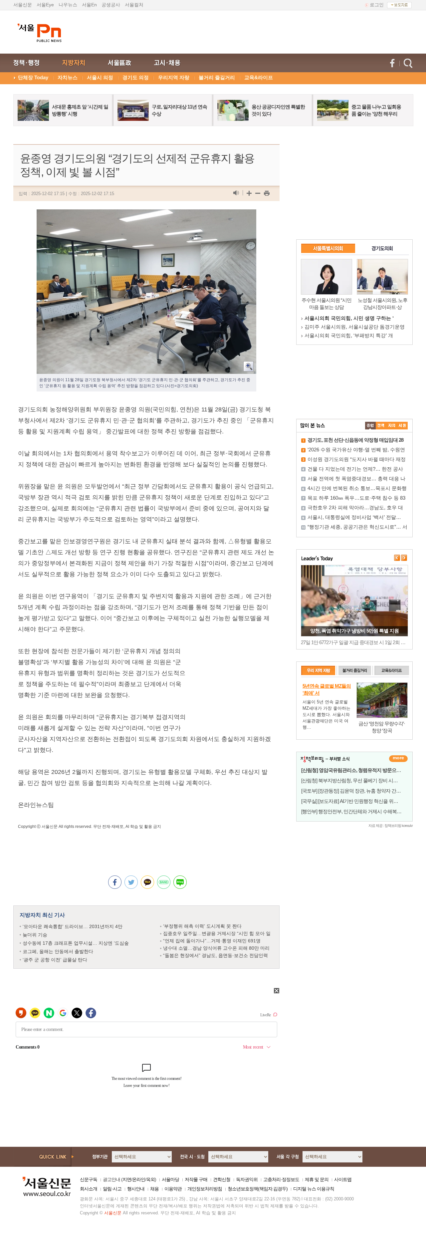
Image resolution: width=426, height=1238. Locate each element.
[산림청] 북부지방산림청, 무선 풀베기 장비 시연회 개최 (357, 780)
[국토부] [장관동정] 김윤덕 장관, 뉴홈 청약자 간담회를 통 (358, 791)
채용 (154, 1188)
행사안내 (135, 1188)
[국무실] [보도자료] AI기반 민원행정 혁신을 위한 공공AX (357, 801)
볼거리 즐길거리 (217, 77)
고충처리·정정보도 (281, 1179)
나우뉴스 (68, 4)
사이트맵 (342, 1179)
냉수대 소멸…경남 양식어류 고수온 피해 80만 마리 (216, 948)
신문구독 (88, 1179)
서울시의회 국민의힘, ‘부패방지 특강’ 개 (349, 335)
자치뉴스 (68, 77)
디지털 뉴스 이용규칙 (313, 1188)
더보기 (398, 758)
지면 (126, 1179)
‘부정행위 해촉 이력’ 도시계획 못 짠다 (202, 926)
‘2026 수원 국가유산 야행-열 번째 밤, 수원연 (356, 449)
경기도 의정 (135, 77)
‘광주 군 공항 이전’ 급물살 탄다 (55, 959)
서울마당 (170, 1179)
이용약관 (173, 1188)
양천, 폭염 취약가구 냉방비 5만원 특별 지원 (354, 630)
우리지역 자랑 (173, 77)
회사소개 (88, 1188)
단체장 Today (33, 77)
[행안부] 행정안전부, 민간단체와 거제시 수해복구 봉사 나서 (361, 811)
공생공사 (111, 4)
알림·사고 (112, 1188)
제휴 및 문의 (316, 1179)
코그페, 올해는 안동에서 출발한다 (58, 951)
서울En (89, 4)
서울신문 (22, 4)
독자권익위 (247, 1179)
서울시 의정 (100, 77)
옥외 (150, 1179)
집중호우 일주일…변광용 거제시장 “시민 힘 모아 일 (217, 933)
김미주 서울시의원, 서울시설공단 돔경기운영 (355, 327)
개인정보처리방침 (204, 1188)
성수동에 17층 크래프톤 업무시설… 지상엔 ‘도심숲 (76, 943)
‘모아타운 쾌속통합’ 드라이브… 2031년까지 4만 (72, 926)
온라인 (138, 1179)
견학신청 (221, 1179)
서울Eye (45, 4)
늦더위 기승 (35, 934)
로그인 (377, 4)
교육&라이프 (258, 77)
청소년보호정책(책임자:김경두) (258, 1188)
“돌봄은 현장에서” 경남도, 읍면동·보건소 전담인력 (215, 955)
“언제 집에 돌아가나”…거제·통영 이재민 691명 (212, 940)
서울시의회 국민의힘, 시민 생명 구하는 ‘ (349, 318)
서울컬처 (134, 4)
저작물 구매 (196, 1179)
